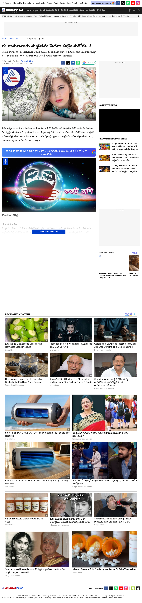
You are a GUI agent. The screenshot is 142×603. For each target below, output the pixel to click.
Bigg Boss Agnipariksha (87, 16)
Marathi (75, 3)
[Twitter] (123, 3)
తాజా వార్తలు (32, 10)
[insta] (138, 3)
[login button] (130, 10)
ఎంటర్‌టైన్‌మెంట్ (47, 10)
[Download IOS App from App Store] (138, 588)
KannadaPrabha (38, 3)
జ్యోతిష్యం (101, 10)
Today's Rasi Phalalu (42, 16)
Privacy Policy (48, 596)
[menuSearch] (139, 10)
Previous (134, 16)
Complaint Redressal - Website (79, 596)
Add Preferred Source (101, 3)
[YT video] (133, 3)
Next (138, 16)
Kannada (27, 3)
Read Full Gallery (49, 232)
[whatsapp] (128, 3)
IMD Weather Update (23, 16)
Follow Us (91, 63)
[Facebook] (118, 3)
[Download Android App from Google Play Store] (133, 588)
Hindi (68, 3)
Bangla (62, 3)
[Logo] (13, 10)
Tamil (56, 3)
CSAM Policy (60, 596)
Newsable (17, 3)
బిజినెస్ (92, 10)
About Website (24, 596)
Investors (120, 596)
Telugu (49, 3)
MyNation (84, 3)
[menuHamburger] (134, 10)
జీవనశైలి (64, 10)
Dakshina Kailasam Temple (65, 16)
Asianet (12, 588)
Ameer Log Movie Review (109, 16)
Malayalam (7, 3)
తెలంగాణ (83, 10)
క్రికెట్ (57, 10)
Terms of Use (37, 596)
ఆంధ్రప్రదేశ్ (73, 10)
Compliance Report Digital (105, 596)
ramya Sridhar (27, 61)
